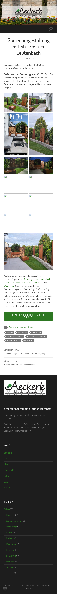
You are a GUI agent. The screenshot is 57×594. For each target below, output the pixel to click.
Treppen (9, 573)
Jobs (6, 481)
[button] (5, 589)
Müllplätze (10, 538)
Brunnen (10, 333)
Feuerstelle (36, 333)
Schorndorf (28, 282)
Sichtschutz (11, 555)
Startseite (8, 452)
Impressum (34, 585)
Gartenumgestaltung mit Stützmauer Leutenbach (29, 46)
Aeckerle (15, 585)
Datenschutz (46, 585)
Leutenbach (45, 279)
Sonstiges (10, 561)
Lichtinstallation (13, 341)
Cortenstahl (22, 333)
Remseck (19, 282)
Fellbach (36, 279)
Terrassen (10, 567)
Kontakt (7, 487)
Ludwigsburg (9, 282)
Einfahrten (10, 515)
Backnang (28, 279)
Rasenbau (10, 549)
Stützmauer (28, 341)
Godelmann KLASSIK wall (36, 337)
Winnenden (9, 285)
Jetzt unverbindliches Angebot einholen (28, 316)
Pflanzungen (11, 544)
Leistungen (8, 458)
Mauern (30, 327)
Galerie (11, 327)
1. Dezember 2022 (27, 58)
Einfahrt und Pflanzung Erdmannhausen (19, 363)
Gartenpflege (11, 526)
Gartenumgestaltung (15, 337)
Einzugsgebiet (9, 470)
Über (6, 464)
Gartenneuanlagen (20, 327)
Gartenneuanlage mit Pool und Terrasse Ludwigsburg (24, 352)
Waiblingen (38, 282)
